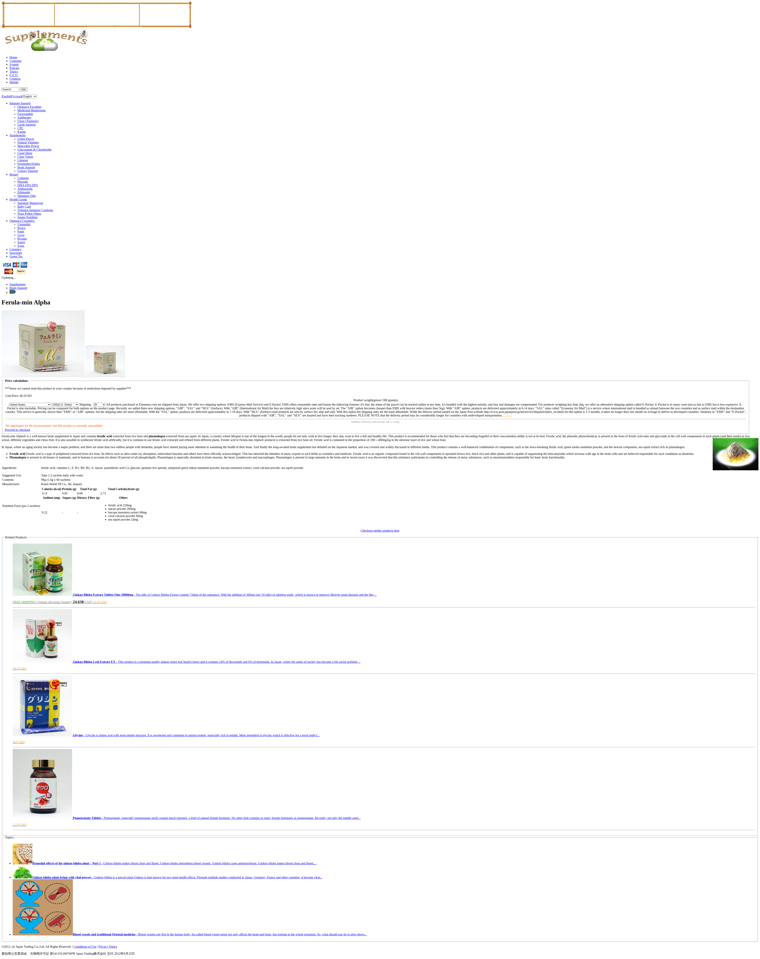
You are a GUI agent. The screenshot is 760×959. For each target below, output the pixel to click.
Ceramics (15, 249)
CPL (20, 128)
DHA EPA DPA (27, 185)
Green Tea (16, 256)
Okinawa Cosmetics (22, 220)
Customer (16, 61)
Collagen (23, 178)
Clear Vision (25, 156)
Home (13, 57)
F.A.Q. (14, 75)
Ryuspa (22, 238)
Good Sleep (24, 153)
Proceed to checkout (17, 430)
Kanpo (21, 131)
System (14, 64)
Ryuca (21, 228)
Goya (20, 235)
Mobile (14, 82)
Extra (20, 245)
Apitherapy (24, 117)
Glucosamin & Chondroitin (34, 149)
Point (20, 231)
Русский (16, 96)
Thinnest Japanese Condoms (35, 210)
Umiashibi (23, 224)
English (6, 96)
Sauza (21, 242)
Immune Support (20, 103)
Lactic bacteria (26, 124)
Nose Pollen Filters (29, 213)
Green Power (25, 139)
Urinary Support (27, 171)
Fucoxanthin (25, 114)
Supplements (18, 135)
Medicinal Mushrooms (31, 110)
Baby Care (24, 206)
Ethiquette (23, 192)
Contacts (15, 78)
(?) (507, 415)
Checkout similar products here (380, 530)
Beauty (14, 174)
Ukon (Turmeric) (28, 121)
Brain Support (26, 167)
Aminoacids (24, 188)
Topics (14, 71)
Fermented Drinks (28, 163)
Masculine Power (28, 146)
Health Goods (18, 199)
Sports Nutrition (27, 217)
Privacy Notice (108, 946)
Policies (14, 68)
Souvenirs (16, 253)
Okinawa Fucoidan (29, 106)
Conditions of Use (85, 946)
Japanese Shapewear (30, 203)
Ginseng (22, 160)
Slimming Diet (26, 196)
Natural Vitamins (28, 142)
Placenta (22, 181)
